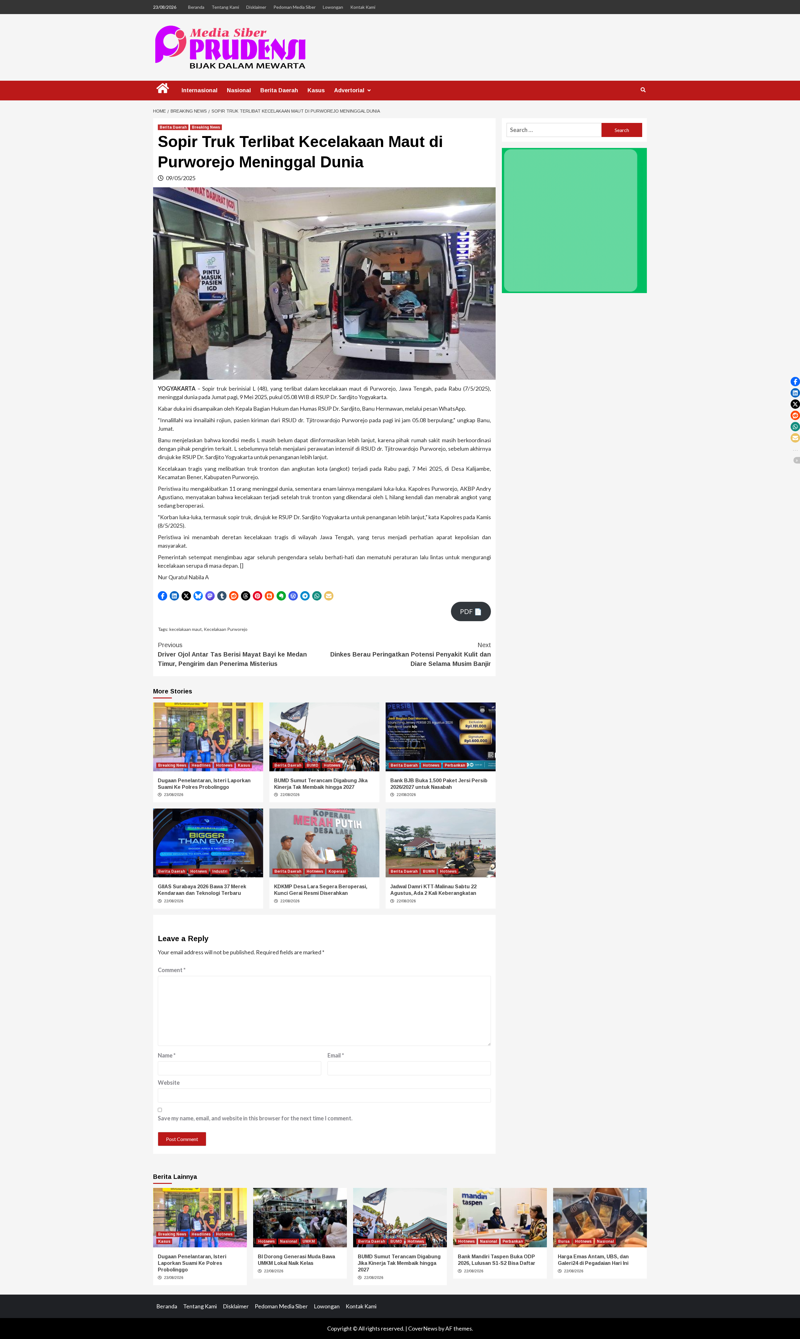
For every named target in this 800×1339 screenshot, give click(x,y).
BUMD (312, 765)
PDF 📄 (471, 611)
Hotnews (224, 765)
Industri (220, 871)
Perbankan (455, 765)
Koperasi (337, 871)
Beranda (196, 7)
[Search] (643, 90)
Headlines (201, 765)
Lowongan (333, 7)
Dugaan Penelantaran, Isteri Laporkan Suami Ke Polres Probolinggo (192, 1263)
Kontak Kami (362, 7)
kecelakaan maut (185, 629)
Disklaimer (256, 7)
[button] (162, 596)
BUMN (429, 871)
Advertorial (349, 90)
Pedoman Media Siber (294, 7)
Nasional (239, 90)
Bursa (564, 1241)
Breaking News (206, 127)
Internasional (200, 90)
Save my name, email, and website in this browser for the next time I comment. (255, 1118)
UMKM (308, 1241)
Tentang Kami (225, 7)
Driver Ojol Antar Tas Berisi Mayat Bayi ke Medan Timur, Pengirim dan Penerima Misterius (232, 654)
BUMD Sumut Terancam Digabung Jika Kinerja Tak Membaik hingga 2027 (399, 1263)
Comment (172, 969)
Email (336, 1055)
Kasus (316, 90)
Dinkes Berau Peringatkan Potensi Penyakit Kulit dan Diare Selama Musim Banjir (410, 654)
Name (167, 1055)
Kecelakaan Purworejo (226, 629)
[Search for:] (554, 130)
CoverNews (423, 1328)
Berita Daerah (279, 90)
